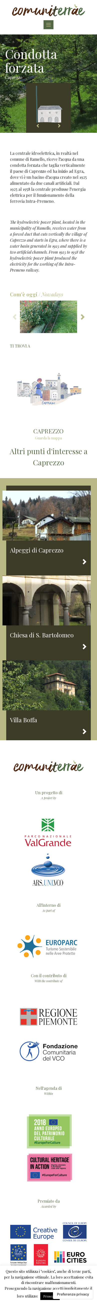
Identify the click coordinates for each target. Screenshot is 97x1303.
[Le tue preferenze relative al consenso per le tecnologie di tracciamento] (73, 1294)
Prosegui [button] (50, 1296)
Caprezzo (13, 77)
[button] (82, 316)
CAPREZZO (48, 431)
